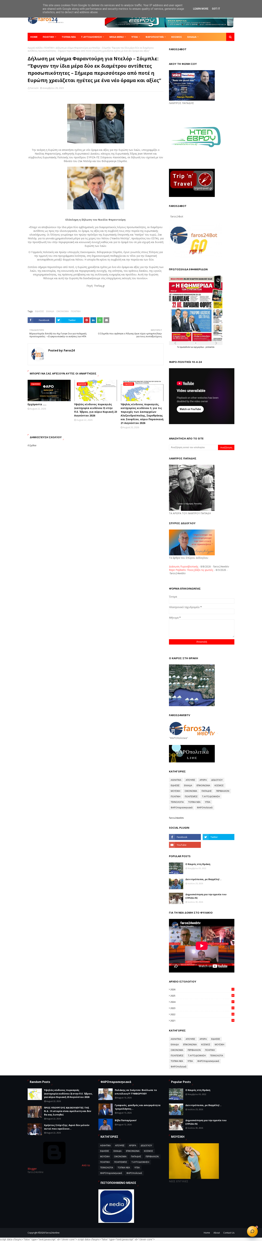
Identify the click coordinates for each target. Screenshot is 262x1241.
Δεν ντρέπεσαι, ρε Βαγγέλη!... (203, 879)
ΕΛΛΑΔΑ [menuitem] (191, 36)
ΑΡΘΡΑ (203, 779)
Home (207, 1232)
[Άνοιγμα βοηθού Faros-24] (252, 1231)
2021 (202, 1020)
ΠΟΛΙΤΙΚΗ (49, 47)
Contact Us (228, 1232)
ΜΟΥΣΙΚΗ (175, 790)
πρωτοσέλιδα (185, 347)
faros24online (52, 1232)
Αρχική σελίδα (35, 47)
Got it (216, 8)
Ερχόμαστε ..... (37, 404)
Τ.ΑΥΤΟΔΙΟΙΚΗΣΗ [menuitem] (91, 36)
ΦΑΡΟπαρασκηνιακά (181, 807)
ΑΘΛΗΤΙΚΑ (176, 779)
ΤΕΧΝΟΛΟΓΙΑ (177, 802)
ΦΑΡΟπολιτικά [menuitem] (154, 36)
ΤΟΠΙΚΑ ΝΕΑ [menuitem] (69, 36)
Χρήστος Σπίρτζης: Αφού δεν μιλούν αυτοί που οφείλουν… (66, 1126)
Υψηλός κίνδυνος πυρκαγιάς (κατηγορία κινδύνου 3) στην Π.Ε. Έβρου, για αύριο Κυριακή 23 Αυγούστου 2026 (95, 410)
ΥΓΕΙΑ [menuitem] (134, 36)
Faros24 (34, 88)
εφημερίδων (199, 347)
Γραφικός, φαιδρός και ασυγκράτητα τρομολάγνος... (137, 1107)
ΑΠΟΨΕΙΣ (190, 779)
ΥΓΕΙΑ (207, 802)
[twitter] (218, 837)
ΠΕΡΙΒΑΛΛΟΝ (222, 790)
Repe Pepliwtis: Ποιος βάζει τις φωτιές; (191, 570)
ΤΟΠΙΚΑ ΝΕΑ (194, 802)
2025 (202, 995)
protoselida (210, 347)
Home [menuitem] (33, 36)
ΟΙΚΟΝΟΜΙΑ (62, 311)
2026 (202, 989)
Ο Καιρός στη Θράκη (197, 864)
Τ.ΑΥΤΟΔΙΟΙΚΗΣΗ (211, 796)
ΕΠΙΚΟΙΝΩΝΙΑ (203, 785)
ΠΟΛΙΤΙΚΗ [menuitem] (48, 36)
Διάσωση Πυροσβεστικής (183, 566)
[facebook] (185, 837)
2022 (202, 1014)
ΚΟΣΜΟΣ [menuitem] (176, 36)
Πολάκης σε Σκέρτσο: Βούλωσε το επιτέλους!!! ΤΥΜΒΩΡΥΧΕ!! (136, 1091)
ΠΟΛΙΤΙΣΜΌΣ (191, 796)
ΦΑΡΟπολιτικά (204, 807)
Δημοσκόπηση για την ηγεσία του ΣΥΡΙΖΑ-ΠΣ (206, 896)
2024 (202, 1001)
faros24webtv (176, 817)
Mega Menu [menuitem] (116, 36)
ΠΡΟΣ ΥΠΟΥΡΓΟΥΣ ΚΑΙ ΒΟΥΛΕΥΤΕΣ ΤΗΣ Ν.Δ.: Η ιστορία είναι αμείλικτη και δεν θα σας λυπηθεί (67, 1111)
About (217, 1232)
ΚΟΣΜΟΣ (219, 785)
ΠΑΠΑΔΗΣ (207, 790)
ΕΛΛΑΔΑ (50, 311)
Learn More (200, 8)
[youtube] (185, 845)
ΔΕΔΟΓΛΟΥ (217, 779)
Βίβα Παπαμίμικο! (126, 1120)
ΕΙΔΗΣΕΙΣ (39, 311)
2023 (202, 1008)
